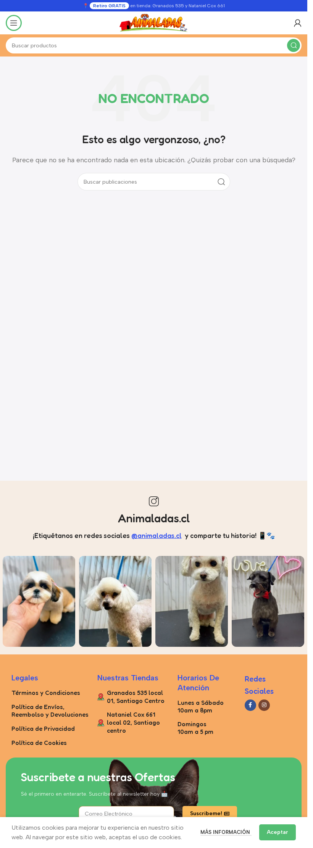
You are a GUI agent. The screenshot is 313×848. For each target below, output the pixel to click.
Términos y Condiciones (45, 692)
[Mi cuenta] (297, 23)
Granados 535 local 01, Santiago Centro (136, 696)
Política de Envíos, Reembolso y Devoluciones (50, 711)
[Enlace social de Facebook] (250, 705)
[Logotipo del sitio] (153, 22)
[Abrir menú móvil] (14, 23)
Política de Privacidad (43, 728)
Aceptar (277, 832)
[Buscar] (293, 45)
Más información (226, 832)
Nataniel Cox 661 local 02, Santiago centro (133, 722)
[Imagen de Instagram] (39, 601)
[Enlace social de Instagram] (264, 705)
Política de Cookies (39, 742)
